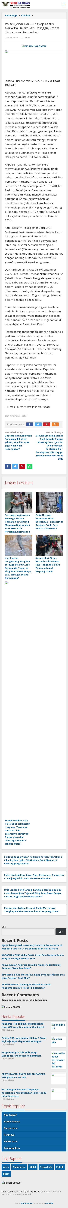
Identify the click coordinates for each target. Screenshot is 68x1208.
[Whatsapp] (29, 466)
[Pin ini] (22, 466)
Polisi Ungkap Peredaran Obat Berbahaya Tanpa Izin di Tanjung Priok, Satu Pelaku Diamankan (49, 522)
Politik (60, 1167)
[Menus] (63, 4)
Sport (6, 1173)
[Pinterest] (47, 424)
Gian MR (49, 1203)
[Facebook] (30, 424)
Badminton (19, 1167)
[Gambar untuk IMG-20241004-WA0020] (34, 46)
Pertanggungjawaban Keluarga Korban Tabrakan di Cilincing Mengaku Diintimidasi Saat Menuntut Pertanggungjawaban (33, 860)
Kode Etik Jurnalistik (22, 1194)
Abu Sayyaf (10, 1114)
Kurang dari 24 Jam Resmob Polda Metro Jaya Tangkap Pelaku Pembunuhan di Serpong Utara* (48, 565)
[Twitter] (39, 424)
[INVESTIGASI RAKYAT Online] (16, 4)
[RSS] (56, 424)
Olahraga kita (12, 1148)
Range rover (11, 1128)
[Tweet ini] (15, 466)
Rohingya (9, 1134)
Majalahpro (26, 1203)
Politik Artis (10, 1141)
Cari (4, 926)
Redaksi (5, 1194)
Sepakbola (46, 1167)
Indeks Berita (52, 1191)
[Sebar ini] (8, 466)
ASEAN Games (12, 1121)
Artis (6, 1167)
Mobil (33, 1167)
